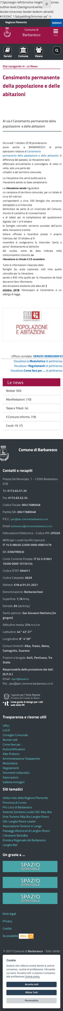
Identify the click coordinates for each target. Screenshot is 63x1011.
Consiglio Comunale (15, 735)
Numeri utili (10, 739)
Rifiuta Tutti (31, 992)
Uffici (6, 725)
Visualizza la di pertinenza (38, 361)
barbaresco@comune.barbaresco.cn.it (31, 526)
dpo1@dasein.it (20, 679)
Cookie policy (32, 976)
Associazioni (10, 777)
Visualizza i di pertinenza (38, 366)
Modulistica (10, 763)
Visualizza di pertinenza (36, 370)
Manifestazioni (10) (18, 399)
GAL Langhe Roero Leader (19, 821)
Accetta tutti (31, 984)
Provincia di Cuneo (15, 802)
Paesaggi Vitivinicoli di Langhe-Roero (26, 830)
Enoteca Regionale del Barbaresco (24, 840)
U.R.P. (6, 730)
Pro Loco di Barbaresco (17, 807)
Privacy (7, 921)
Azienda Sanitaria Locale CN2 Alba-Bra (27, 812)
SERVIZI (57, 23)
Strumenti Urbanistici (16, 772)
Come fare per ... (13, 744)
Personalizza (31, 1000)
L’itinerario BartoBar (15, 835)
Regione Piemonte (16, 22)
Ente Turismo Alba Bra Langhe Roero (26, 816)
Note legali (9, 913)
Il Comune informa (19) (20, 417)
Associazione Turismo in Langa (22, 826)
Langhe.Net (10, 845)
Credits (7, 928)
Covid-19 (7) (14, 425)
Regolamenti (11, 768)
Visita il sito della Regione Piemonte (25, 798)
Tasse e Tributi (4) (16, 408)
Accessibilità (10, 936)
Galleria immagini (14, 782)
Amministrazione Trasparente (21, 758)
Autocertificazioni (14, 749)
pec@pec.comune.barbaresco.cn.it (29, 519)
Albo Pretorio (11, 754)
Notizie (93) (13, 390)
